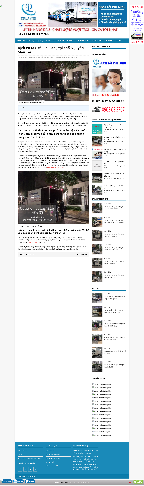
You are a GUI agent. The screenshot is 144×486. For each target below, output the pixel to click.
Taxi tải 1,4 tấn (50, 462)
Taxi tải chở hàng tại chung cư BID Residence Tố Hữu (114, 208)
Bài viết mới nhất (44, 57)
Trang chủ (20, 41)
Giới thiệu (31, 41)
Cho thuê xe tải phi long (56, 167)
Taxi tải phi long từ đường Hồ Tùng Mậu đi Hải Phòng (113, 311)
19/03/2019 (23, 57)
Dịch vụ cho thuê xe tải (53, 455)
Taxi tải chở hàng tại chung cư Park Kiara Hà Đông (114, 235)
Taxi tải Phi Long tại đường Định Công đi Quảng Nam (115, 297)
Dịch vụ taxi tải (43, 41)
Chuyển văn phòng (82, 41)
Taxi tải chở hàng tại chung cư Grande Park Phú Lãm (114, 249)
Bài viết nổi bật (56, 57)
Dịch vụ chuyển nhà (52, 466)
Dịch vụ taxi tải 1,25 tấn (53, 458)
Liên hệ (118, 41)
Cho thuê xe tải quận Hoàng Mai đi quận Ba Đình (115, 366)
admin (32, 57)
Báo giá (70, 41)
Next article (82, 255)
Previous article (27, 255)
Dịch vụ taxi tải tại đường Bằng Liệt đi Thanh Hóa (114, 338)
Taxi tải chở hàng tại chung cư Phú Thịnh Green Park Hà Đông (114, 221)
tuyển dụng (109, 41)
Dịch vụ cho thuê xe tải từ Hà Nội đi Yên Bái (115, 352)
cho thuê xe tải (58, 41)
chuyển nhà (97, 41)
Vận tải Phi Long (64, 482)
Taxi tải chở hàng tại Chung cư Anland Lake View (114, 262)
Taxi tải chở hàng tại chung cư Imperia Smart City (114, 276)
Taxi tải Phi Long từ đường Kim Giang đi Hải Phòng (114, 325)
